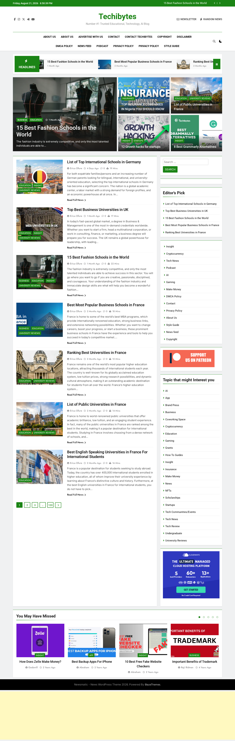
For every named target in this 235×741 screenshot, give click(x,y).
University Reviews (200, 98)
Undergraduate (173, 533)
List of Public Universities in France (96, 404)
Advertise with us (90, 36)
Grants (169, 447)
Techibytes (117, 16)
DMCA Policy (64, 46)
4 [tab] (213, 617)
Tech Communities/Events (180, 512)
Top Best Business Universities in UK (97, 209)
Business (22, 119)
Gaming (170, 282)
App (167, 397)
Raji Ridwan (187, 667)
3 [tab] (208, 617)
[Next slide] (219, 3)
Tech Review (172, 526)
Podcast (102, 46)
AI (167, 275)
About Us (49, 36)
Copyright (164, 36)
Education (36, 119)
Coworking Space (175, 419)
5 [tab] (217, 617)
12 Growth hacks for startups (141, 146)
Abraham (84, 667)
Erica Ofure (76, 168)
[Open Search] (214, 41)
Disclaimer (184, 36)
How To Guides (174, 455)
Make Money (173, 289)
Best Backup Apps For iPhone (92, 661)
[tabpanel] (40, 646)
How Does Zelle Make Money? (40, 661)
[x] (23, 19)
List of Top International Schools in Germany (104, 162)
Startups (138, 140)
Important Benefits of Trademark (194, 661)
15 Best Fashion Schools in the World (185, 3)
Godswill (33, 667)
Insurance (128, 98)
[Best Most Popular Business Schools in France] (77, 66)
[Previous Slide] (214, 3)
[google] (28, 19)
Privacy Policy (123, 46)
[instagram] (19, 19)
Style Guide (171, 46)
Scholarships (172, 497)
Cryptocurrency (175, 253)
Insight (126, 140)
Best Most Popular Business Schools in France (115, 61)
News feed (84, 46)
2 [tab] (204, 617)
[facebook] (15, 19)
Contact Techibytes (138, 36)
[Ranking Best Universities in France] (155, 66)
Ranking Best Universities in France (187, 61)
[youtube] (33, 19)
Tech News (172, 260)
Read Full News (75, 200)
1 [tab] (199, 617)
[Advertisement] (117, 715)
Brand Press (172, 405)
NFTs (168, 490)
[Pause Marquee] (216, 64)
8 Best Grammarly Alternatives (195, 146)
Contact (114, 36)
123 (50, 505)
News (168, 483)
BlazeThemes (152, 684)
